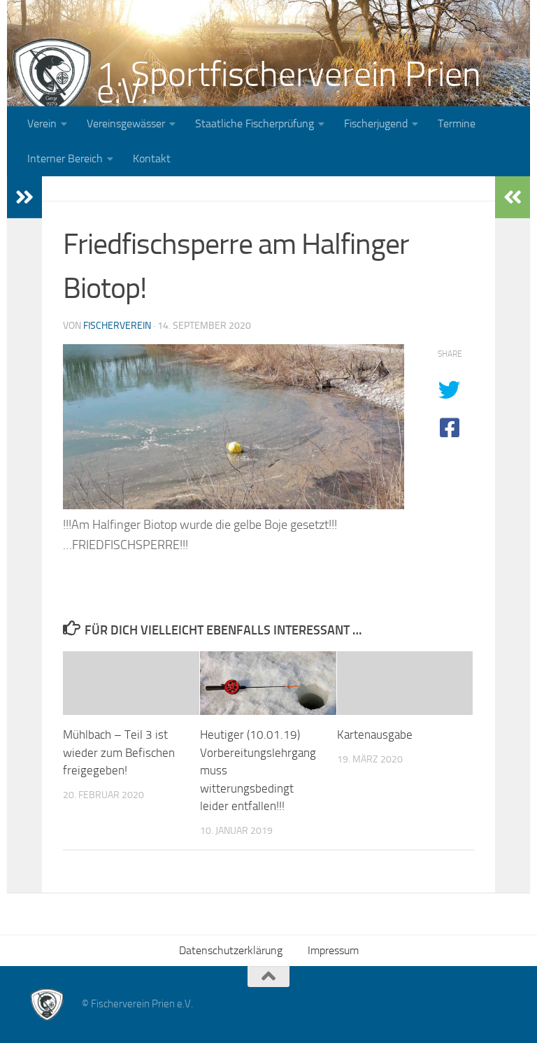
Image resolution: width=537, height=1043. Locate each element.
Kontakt (152, 158)
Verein (42, 123)
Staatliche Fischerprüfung (254, 123)
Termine (456, 123)
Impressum (333, 950)
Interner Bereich (65, 158)
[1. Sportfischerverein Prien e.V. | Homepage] (51, 77)
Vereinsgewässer (126, 123)
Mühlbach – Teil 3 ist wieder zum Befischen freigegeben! (119, 752)
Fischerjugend (376, 123)
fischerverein (117, 326)
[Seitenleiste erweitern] (24, 197)
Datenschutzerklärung (230, 950)
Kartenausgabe (375, 735)
